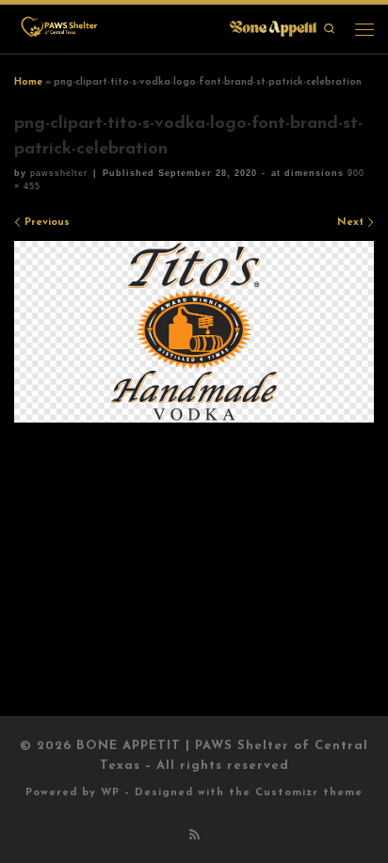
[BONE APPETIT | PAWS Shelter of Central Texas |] (167, 28)
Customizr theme (309, 793)
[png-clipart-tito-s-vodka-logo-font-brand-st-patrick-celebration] (194, 332)
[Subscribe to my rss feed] (194, 836)
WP (110, 793)
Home (28, 82)
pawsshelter (59, 173)
